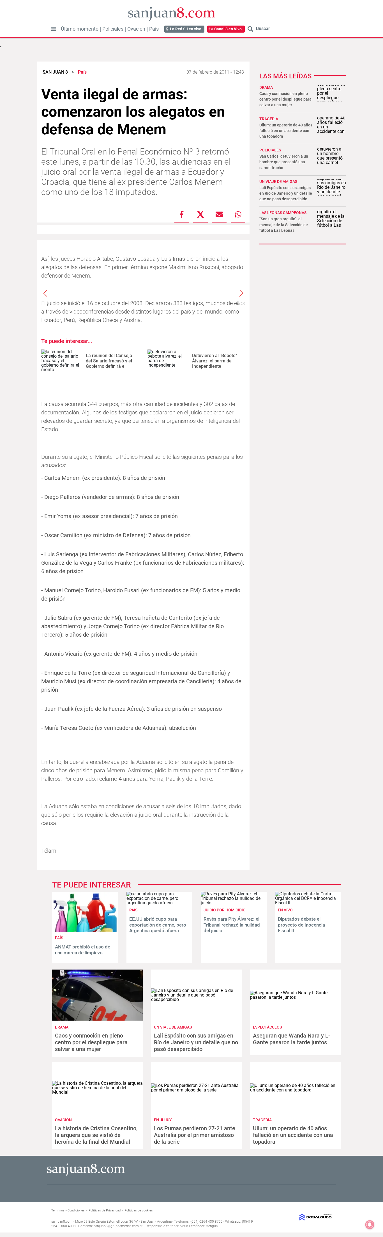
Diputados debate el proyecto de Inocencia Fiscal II (301, 924)
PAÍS (59, 938)
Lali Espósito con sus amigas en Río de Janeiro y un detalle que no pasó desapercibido (285, 193)
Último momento (79, 28)
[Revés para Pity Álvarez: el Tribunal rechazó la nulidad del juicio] (234, 902)
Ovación (136, 28)
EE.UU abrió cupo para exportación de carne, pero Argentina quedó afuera (157, 924)
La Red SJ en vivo (185, 29)
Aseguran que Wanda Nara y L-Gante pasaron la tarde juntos (291, 1039)
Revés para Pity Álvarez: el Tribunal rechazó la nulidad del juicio (232, 924)
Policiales (112, 28)
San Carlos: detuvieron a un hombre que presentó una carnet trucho (283, 162)
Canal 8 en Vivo (228, 29)
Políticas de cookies (138, 1210)
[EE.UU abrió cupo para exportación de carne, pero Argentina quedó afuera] (159, 902)
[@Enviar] (219, 214)
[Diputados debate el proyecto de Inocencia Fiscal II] (308, 902)
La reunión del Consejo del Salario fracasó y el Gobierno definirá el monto (109, 363)
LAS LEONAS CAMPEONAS (282, 212)
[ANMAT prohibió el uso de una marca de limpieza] (85, 930)
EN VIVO (285, 910)
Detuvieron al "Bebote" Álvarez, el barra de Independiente (214, 361)
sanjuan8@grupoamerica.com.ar (118, 1226)
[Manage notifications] (369, 1224)
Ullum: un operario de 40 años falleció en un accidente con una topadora (285, 131)
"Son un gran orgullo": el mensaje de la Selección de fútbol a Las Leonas (283, 224)
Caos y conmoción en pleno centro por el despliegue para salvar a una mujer (285, 99)
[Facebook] (181, 214)
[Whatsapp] (238, 214)
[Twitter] (200, 214)
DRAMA (266, 87)
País (154, 28)
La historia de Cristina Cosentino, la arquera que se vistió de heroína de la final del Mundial (96, 1135)
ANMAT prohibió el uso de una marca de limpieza (82, 949)
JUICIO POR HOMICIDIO (225, 910)
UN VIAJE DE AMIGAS (278, 181)
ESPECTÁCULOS (267, 1027)
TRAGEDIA (268, 119)
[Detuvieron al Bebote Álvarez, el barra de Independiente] (167, 360)
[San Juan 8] (86, 1175)
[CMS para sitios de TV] (300, 1217)
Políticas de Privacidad (105, 1210)
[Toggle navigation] (54, 29)
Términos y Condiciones (68, 1210)
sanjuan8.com (62, 1222)
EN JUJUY (163, 1120)
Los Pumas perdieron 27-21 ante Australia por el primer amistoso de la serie (194, 1135)
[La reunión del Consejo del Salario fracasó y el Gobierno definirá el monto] (61, 360)
